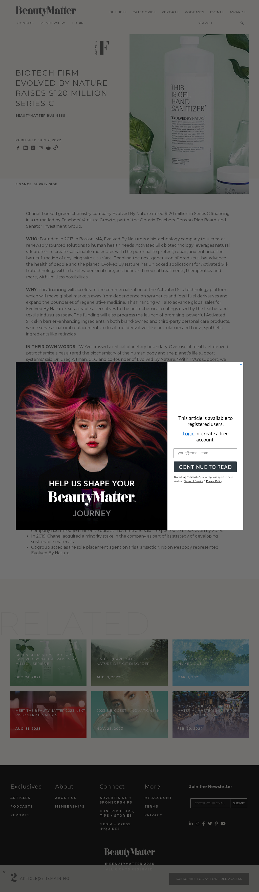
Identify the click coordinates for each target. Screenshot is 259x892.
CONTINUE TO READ (205, 467)
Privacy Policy (214, 481)
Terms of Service (193, 481)
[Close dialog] (240, 364)
